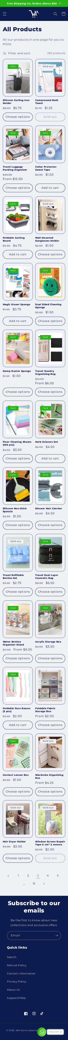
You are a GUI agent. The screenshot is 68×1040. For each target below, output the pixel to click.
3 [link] (38, 875)
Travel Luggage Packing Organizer (15, 168)
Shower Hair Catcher (48, 508)
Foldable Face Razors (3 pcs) (17, 710)
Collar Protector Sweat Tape (46, 168)
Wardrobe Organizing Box (49, 776)
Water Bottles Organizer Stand (13, 643)
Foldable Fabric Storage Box (45, 710)
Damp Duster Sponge (17, 371)
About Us (13, 989)
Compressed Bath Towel (46, 101)
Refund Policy (16, 965)
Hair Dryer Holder (14, 841)
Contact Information (21, 973)
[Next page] (44, 884)
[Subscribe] (57, 935)
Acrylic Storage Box (48, 641)
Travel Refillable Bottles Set (13, 576)
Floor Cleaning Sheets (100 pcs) (17, 443)
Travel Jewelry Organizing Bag (45, 372)
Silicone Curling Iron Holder (16, 101)
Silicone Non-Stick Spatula (15, 510)
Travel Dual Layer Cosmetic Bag (46, 576)
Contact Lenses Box (16, 775)
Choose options (18, 116)
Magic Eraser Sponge (16, 304)
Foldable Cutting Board (14, 239)
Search (12, 957)
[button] (5, 14)
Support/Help (16, 998)
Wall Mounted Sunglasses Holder (47, 239)
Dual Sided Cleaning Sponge (48, 306)
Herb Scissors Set (46, 441)
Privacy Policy (16, 981)
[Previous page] (8, 876)
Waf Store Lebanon (27, 1030)
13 (34, 883)
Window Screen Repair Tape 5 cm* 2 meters (50, 843)
